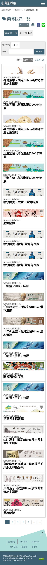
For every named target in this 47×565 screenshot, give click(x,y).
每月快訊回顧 (26, 33)
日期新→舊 (28, 60)
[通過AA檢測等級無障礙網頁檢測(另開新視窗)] (41, 558)
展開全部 (12, 542)
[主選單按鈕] (43, 3)
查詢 (40, 52)
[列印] (33, 25)
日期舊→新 (39, 60)
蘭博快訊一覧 (32, 10)
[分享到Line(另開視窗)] (43, 25)
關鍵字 (5, 52)
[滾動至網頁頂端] (32, 533)
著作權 (34, 547)
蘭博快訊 (19, 10)
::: (1, 18)
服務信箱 (35, 542)
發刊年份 (6, 45)
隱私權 (24, 547)
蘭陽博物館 (6, 10)
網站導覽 (23, 542)
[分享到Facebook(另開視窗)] (38, 25)
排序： (20, 60)
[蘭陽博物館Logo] (9, 3)
